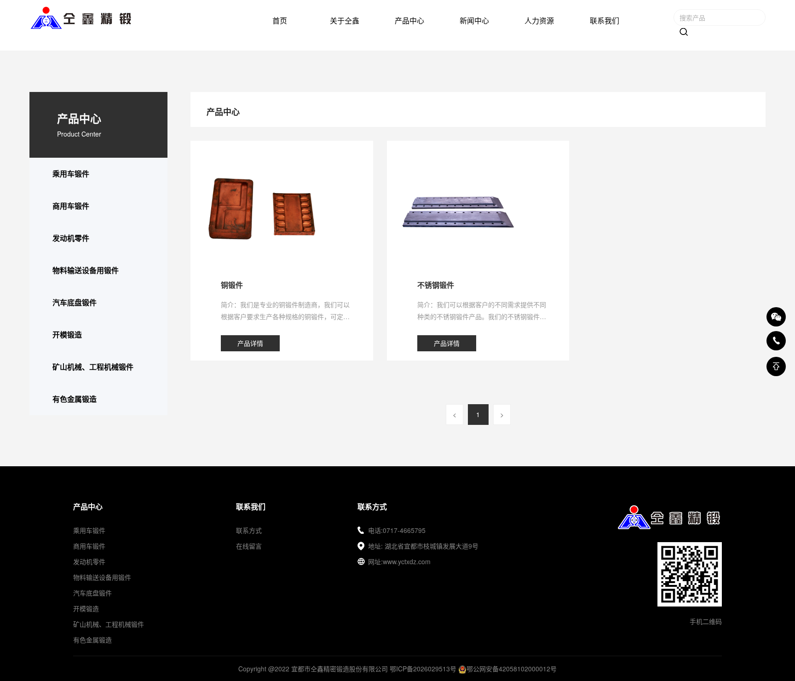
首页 (279, 20)
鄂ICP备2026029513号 (423, 668)
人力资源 (539, 20)
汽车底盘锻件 (74, 302)
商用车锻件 (70, 205)
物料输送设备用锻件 (85, 270)
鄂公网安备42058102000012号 (512, 668)
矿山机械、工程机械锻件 (92, 366)
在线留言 (249, 545)
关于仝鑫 (344, 20)
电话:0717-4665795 (397, 530)
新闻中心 (474, 20)
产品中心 (409, 20)
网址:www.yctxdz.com (399, 561)
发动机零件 (70, 238)
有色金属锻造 (74, 399)
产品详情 (250, 343)
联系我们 (604, 20)
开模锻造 (67, 334)
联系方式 (249, 530)
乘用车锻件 (70, 173)
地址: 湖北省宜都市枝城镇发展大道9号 (423, 545)
